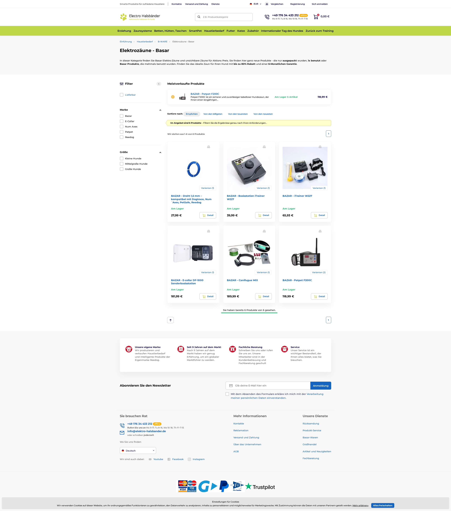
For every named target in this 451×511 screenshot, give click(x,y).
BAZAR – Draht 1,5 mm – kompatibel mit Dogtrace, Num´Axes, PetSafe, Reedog (191, 199)
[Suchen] (199, 17)
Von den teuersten (238, 114)
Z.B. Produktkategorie (215, 17)
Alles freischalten (382, 505)
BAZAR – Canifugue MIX (242, 280)
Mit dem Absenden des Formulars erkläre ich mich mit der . (277, 395)
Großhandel (310, 444)
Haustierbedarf (145, 41)
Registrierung (297, 4)
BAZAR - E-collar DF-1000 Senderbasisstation (187, 282)
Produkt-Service (312, 430)
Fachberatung (311, 458)
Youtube (158, 459)
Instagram (199, 459)
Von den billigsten (212, 114)
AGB (236, 451)
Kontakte (177, 4)
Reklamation (240, 430)
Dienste (215, 4)
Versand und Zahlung (196, 4)
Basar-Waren (310, 437)
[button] (208, 146)
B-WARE (162, 41)
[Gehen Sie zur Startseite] (140, 17)
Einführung (126, 41)
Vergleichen (277, 4)
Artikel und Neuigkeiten (317, 451)
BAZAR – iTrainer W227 (297, 195)
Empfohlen (192, 114)
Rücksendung (311, 423)
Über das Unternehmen (247, 444)
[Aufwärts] (170, 320)
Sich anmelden (320, 4)
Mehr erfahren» (361, 505)
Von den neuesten (263, 114)
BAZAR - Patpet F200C (205, 93)
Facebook (178, 459)
